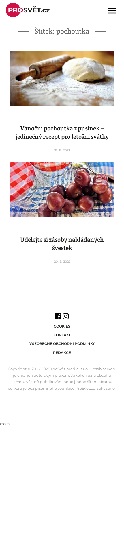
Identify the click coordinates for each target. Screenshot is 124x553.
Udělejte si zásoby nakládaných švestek (62, 244)
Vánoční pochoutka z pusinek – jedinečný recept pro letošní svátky (62, 132)
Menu (114, 11)
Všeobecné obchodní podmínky (62, 343)
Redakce (62, 352)
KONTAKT (62, 335)
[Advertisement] (62, 488)
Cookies (62, 326)
